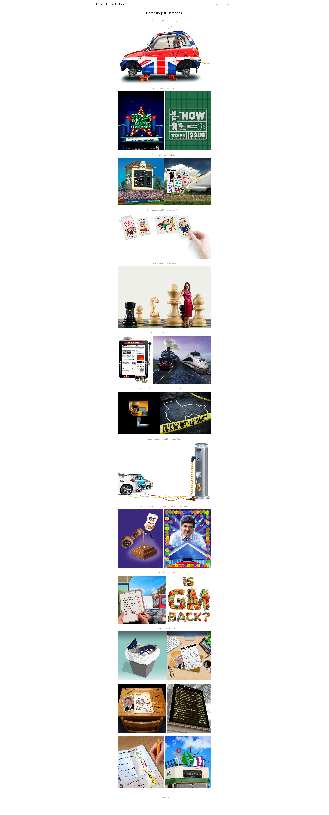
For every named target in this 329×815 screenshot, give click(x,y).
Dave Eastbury (110, 4)
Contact (226, 4)
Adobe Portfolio (167, 809)
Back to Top (164, 797)
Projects (218, 4)
